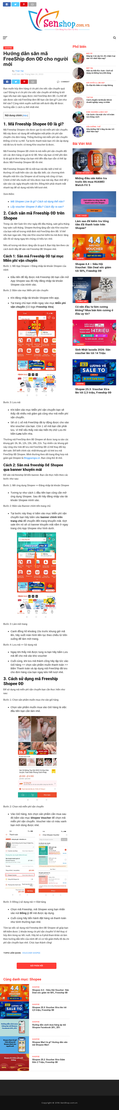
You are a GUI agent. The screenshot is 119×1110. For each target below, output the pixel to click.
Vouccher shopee (31, 953)
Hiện (25, 115)
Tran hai (19, 71)
